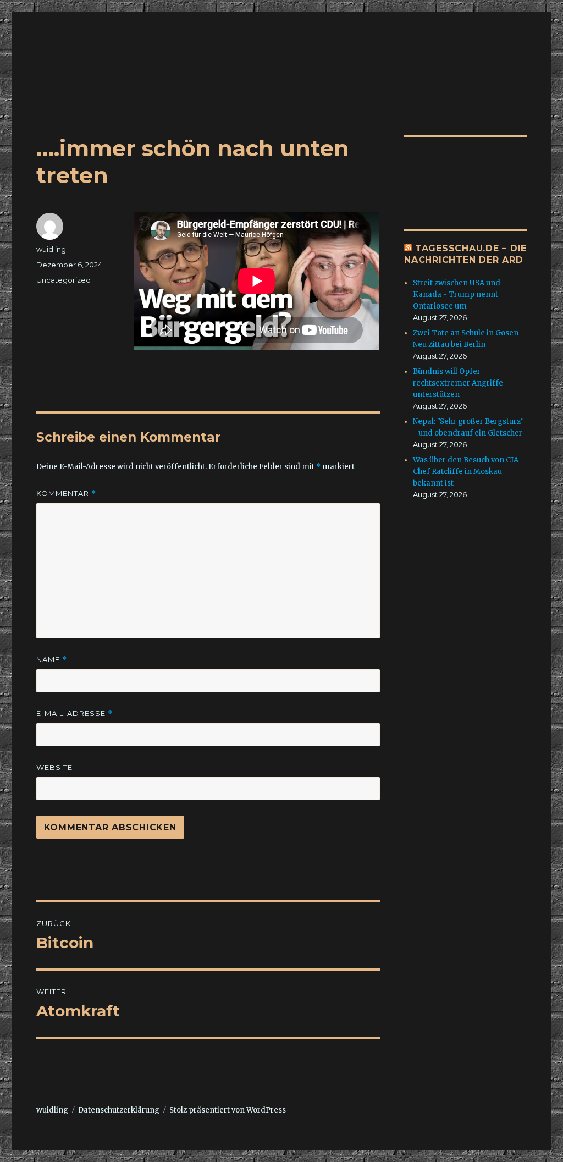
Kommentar (66, 493)
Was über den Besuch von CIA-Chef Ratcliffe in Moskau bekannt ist (467, 471)
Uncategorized (63, 280)
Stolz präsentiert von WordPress (227, 1110)
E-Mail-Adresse (74, 713)
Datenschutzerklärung (118, 1110)
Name (51, 659)
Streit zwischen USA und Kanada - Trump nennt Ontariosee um (456, 294)
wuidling (51, 249)
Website (54, 767)
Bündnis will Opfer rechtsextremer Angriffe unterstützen (458, 383)
